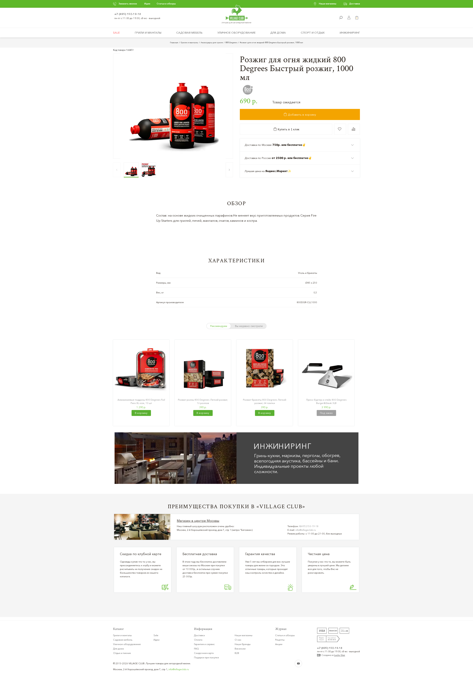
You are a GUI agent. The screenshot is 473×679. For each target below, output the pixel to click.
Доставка (354, 3)
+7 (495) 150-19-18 (127, 14)
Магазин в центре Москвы (198, 521)
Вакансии (240, 648)
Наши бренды (243, 644)
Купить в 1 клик (288, 129)
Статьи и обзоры (166, 3)
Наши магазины (327, 3)
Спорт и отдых (313, 32)
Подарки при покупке (206, 657)
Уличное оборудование (236, 32)
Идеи (147, 3)
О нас (238, 639)
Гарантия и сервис (204, 644)
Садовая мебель (189, 32)
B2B (237, 652)
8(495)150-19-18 (308, 526)
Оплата (198, 639)
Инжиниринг (350, 32)
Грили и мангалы (148, 32)
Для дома (278, 32)
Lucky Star (339, 655)
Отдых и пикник (122, 652)
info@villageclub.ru (305, 529)
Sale (116, 32)
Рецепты (280, 639)
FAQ (196, 648)
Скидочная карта (204, 652)
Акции (278, 644)
